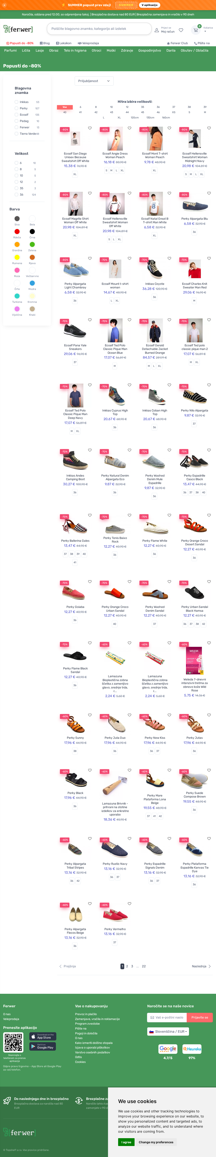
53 (37, 102)
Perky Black (75, 793)
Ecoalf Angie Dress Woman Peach (115, 155)
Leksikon (65, 43)
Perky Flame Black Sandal (75, 670)
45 (142, 112)
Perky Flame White (154, 541)
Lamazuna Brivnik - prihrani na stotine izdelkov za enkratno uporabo (115, 809)
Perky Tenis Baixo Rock (115, 540)
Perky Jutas (194, 738)
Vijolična (17, 314)
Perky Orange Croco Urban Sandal (115, 609)
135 (37, 114)
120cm (135, 117)
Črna (32, 237)
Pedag (24, 121)
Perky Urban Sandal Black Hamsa (194, 609)
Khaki (32, 314)
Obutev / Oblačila (194, 50)
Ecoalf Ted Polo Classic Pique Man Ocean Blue (115, 349)
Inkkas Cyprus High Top (115, 412)
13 (38, 127)
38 (189, 107)
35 (21, 188)
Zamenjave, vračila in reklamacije (97, 1019)
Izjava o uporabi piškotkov (92, 1047)
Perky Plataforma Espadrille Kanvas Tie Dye (195, 867)
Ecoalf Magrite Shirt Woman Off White (75, 220)
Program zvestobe (87, 1023)
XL (119, 117)
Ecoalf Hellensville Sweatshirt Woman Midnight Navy (194, 157)
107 (37, 108)
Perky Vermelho (115, 929)
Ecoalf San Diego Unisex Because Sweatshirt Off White (75, 157)
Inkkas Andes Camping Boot (75, 477)
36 (21, 194)
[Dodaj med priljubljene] (90, 128)
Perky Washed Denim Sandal (155, 609)
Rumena (17, 263)
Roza (17, 275)
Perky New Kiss (155, 738)
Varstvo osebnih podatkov (92, 1052)
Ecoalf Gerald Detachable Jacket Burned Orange (155, 349)
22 (144, 966)
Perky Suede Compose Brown (195, 795)
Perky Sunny (75, 738)
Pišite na (204, 43)
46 (158, 112)
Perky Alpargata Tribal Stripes (75, 865)
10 (37, 121)
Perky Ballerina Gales (75, 541)
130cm (150, 117)
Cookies (80, 1062)
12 (21, 182)
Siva (17, 224)
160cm (166, 117)
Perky (24, 108)
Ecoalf (24, 115)
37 (173, 107)
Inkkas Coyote (154, 284)
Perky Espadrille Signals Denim (155, 865)
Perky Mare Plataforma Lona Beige (155, 799)
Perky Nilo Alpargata (194, 410)
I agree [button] (126, 1142)
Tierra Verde (28, 134)
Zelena (32, 250)
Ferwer (24, 127)
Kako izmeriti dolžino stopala (94, 1043)
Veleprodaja (90, 43)
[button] (42, 1036)
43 (111, 112)
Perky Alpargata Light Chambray (75, 285)
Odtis (78, 1057)
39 (205, 107)
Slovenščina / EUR (169, 1032)
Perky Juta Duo (115, 738)
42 (95, 112)
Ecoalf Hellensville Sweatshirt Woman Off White (115, 222)
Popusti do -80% (22, 43)
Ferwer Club (179, 43)
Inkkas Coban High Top (154, 412)
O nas (7, 1014)
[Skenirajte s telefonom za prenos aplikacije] (14, 1042)
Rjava (32, 263)
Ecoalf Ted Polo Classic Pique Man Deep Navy (75, 414)
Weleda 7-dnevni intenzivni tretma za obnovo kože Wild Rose (194, 685)
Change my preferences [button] (156, 1142)
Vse (65, 107)
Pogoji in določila (86, 1033)
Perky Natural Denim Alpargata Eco (115, 477)
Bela (32, 224)
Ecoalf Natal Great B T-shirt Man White (154, 220)
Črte (17, 288)
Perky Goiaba (75, 607)
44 (127, 112)
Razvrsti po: (65, 81)
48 (37, 133)
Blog (46, 43)
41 (80, 112)
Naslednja (199, 966)
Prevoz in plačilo (86, 1014)
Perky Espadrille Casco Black (194, 477)
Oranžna (17, 250)
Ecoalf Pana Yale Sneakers (75, 347)
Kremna (32, 301)
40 (64, 112)
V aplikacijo (150, 5)
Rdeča (17, 237)
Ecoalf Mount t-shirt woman (115, 285)
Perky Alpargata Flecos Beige (75, 931)
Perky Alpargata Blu (194, 219)
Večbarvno (32, 275)
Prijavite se (200, 1017)
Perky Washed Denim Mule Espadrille (155, 479)
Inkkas (24, 102)
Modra (32, 288)
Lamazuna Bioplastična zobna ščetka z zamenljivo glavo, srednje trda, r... (115, 683)
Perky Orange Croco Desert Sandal (194, 542)
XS (173, 112)
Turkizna (17, 301)
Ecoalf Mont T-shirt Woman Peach (155, 155)
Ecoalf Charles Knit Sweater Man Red (194, 285)
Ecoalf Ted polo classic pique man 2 (195, 347)
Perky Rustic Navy (115, 864)
